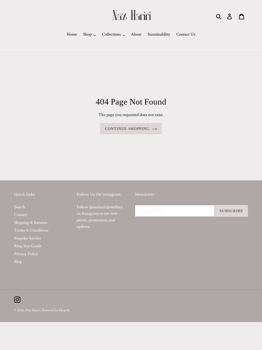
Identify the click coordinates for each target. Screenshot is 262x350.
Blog (18, 261)
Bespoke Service (27, 238)
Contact (20, 214)
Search (19, 207)
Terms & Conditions (31, 230)
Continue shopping (127, 129)
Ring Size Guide (27, 246)
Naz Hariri (33, 310)
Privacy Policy (26, 253)
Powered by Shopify (56, 310)
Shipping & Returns (30, 222)
